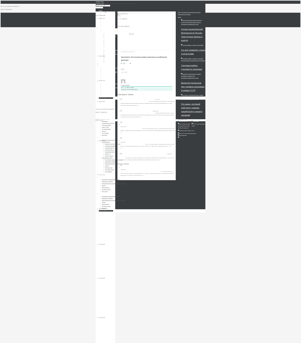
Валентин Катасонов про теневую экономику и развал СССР (193, 86)
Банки (128, 126)
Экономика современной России (189, 24)
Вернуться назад (121, 12)
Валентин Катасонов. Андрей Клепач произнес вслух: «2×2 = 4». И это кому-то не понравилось (106, 262)
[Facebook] (127, 63)
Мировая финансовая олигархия (190, 99)
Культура (128, 169)
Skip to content (99, 115)
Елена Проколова (129, 69)
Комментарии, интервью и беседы (130, 53)
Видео (179, 17)
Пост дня (128, 142)
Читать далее (141, 105)
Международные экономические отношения (193, 60)
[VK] (122, 63)
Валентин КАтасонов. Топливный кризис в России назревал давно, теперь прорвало (107, 192)
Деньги (107, 278)
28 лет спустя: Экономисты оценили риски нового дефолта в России (106, 331)
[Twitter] (132, 63)
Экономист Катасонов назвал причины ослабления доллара (140, 66)
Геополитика (108, 101)
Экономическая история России (137, 142)
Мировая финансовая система (127, 155)
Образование (163, 99)
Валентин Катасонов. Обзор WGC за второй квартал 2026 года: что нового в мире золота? (106, 158)
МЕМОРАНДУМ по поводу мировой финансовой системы (139, 113)
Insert (131, 33)
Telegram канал (100, 1)
